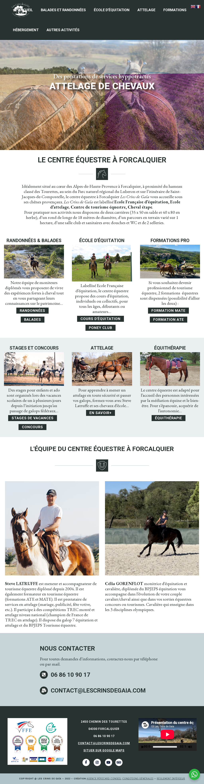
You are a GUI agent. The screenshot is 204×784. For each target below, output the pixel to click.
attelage (102, 348)
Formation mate (168, 310)
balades (32, 319)
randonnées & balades (34, 240)
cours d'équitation (100, 319)
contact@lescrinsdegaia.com (104, 743)
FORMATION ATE (168, 319)
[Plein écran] (195, 747)
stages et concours (34, 348)
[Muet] (190, 746)
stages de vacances (33, 418)
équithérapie (170, 348)
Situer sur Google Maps (104, 750)
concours (32, 427)
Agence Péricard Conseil (104, 778)
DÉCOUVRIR (101, 96)
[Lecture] (142, 747)
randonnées (32, 310)
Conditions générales (137, 778)
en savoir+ (100, 413)
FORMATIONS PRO (170, 240)
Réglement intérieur (171, 778)
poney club (100, 328)
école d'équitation (102, 240)
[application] (167, 734)
